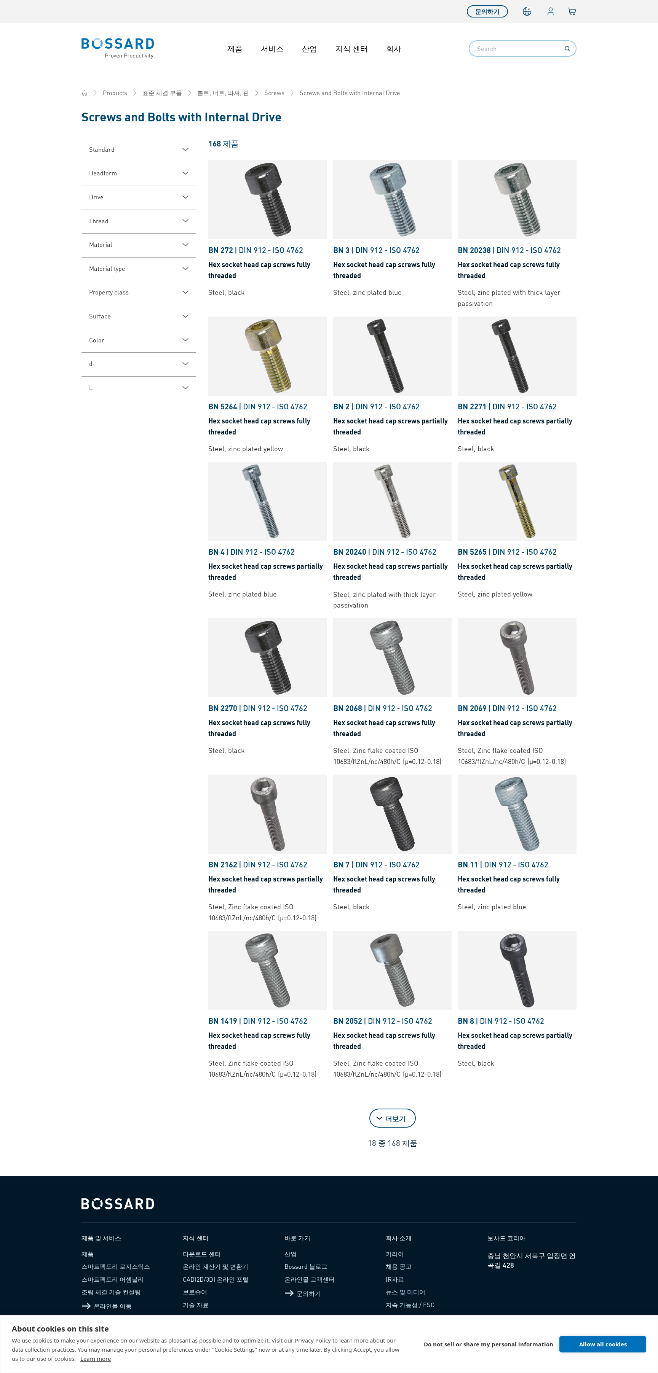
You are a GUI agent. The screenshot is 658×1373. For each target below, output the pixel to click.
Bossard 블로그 (305, 1266)
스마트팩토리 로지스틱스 (115, 1266)
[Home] (84, 93)
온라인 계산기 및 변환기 (215, 1266)
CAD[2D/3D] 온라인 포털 (216, 1279)
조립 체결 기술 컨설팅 (111, 1292)
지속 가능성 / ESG (410, 1305)
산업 (309, 48)
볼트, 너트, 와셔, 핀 (223, 93)
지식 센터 (351, 48)
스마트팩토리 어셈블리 (112, 1279)
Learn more (95, 1358)
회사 (393, 48)
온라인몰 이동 (113, 1306)
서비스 (272, 48)
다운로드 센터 (202, 1254)
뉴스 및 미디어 (405, 1292)
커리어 (395, 1254)
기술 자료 (196, 1305)
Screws (274, 93)
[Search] (567, 49)
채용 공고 (399, 1266)
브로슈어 (195, 1292)
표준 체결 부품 (162, 93)
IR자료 (395, 1279)
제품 (235, 48)
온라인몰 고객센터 (309, 1279)
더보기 (395, 1118)
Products (115, 93)
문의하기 (487, 11)
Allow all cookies (603, 1344)
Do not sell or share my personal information (488, 1344)
